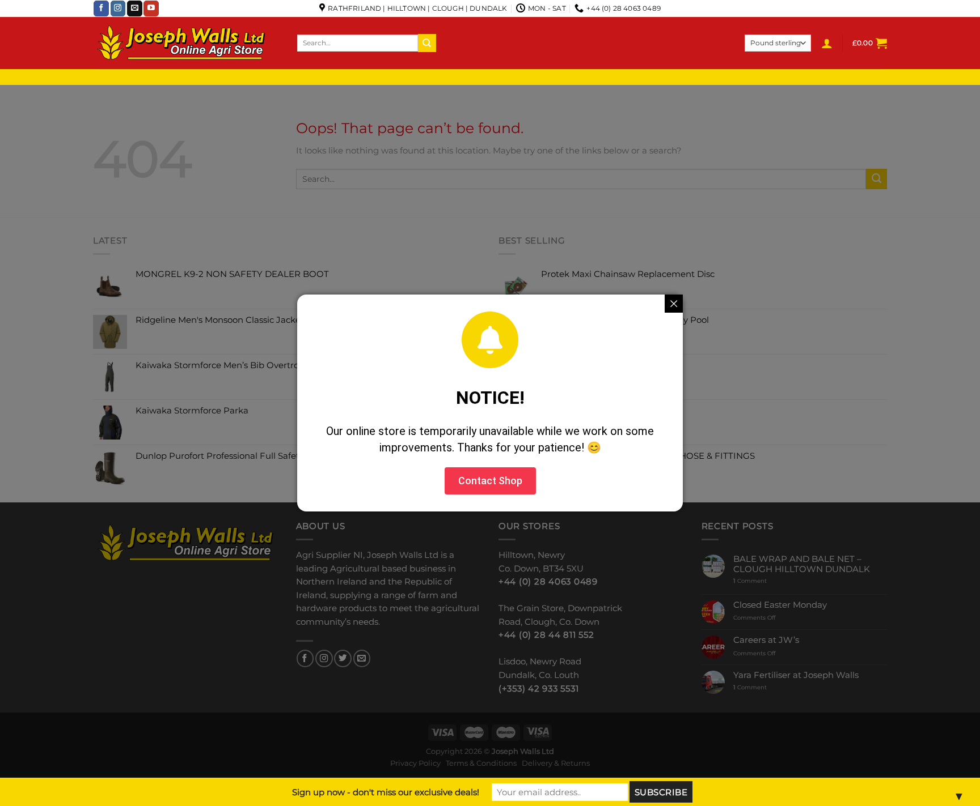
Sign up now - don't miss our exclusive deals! (385, 792)
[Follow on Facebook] (101, 8)
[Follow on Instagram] (118, 8)
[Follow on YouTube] (151, 8)
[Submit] (427, 43)
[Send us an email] (134, 8)
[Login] (827, 43)
